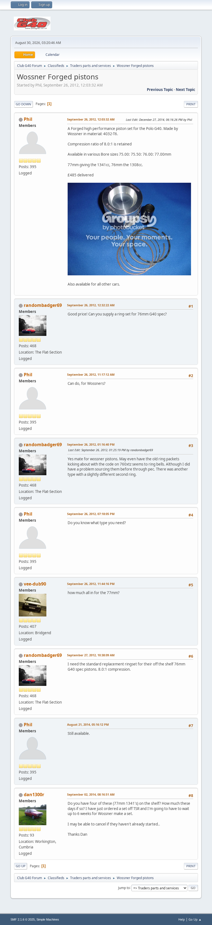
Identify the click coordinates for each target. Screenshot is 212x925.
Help (181, 919)
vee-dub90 (35, 584)
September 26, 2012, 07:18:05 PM (91, 514)
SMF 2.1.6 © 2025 (22, 919)
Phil (28, 119)
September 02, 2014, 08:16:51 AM (91, 794)
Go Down (23, 104)
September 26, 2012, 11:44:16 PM (91, 584)
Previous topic (160, 89)
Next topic (185, 89)
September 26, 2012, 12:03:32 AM (91, 119)
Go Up (20, 866)
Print (190, 104)
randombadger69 (43, 305)
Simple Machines (47, 919)
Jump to (124, 887)
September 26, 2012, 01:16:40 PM (91, 444)
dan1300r (34, 794)
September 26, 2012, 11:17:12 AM (91, 374)
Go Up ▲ (195, 919)
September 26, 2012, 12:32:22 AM (91, 305)
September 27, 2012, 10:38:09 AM (91, 655)
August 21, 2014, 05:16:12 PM (88, 724)
